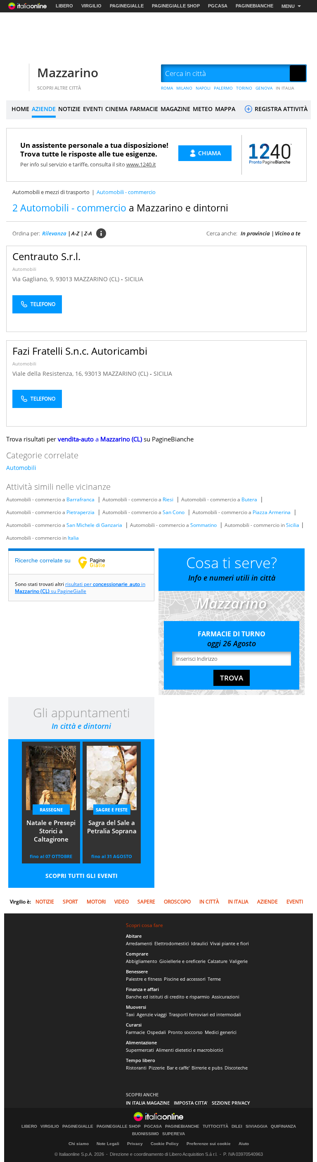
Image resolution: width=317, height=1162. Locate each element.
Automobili (24, 269)
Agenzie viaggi (152, 1014)
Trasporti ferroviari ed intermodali (205, 1014)
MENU (288, 6)
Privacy (135, 1143)
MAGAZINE (175, 109)
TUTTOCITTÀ (215, 1126)
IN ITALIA (285, 88)
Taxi (130, 1014)
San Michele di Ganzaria (94, 525)
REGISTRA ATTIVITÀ (280, 109)
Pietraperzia (80, 512)
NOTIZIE (69, 109)
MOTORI (96, 901)
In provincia (255, 233)
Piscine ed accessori (185, 979)
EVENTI (93, 109)
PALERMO (223, 88)
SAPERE (146, 901)
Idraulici (199, 943)
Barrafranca (80, 499)
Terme (214, 979)
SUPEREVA (173, 1134)
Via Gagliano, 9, (34, 279)
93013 (64, 279)
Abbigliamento (141, 961)
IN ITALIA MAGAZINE (148, 1103)
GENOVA (263, 88)
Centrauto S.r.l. (46, 256)
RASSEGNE (51, 809)
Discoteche (236, 1068)
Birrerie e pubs (207, 1068)
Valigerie (238, 961)
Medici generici (221, 1032)
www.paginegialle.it (97, 562)
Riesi (168, 499)
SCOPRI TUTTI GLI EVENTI (81, 876)
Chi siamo (79, 1143)
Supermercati (140, 1050)
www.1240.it (141, 164)
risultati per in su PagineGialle (80, 588)
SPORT (70, 901)
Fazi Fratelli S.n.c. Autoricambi (79, 351)
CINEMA (116, 109)
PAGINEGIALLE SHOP (176, 5)
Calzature (217, 961)
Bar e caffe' (178, 1068)
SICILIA (134, 279)
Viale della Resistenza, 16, (48, 373)
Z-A (88, 233)
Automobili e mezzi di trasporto (51, 192)
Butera (249, 499)
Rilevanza (54, 233)
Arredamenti (139, 943)
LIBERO (64, 5)
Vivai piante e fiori (229, 943)
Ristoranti (136, 1068)
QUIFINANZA (283, 1126)
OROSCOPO (177, 901)
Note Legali (108, 1143)
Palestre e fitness (144, 979)
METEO (203, 109)
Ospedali (156, 1032)
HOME (20, 109)
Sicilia (292, 525)
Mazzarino (67, 72)
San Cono (174, 512)
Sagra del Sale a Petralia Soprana (112, 826)
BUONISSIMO (145, 1134)
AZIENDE (44, 109)
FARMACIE (144, 109)
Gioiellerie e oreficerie (182, 961)
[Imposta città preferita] (16, 73)
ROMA (167, 88)
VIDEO (121, 901)
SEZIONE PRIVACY (231, 1103)
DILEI (237, 1126)
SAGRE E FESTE (112, 809)
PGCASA (217, 5)
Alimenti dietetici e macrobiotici (189, 1050)
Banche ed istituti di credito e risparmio (168, 997)
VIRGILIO (91, 5)
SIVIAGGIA (256, 1126)
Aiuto (244, 1143)
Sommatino (203, 525)
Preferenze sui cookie (209, 1143)
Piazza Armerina (272, 512)
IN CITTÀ (209, 901)
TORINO (244, 88)
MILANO (184, 88)
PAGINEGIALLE (127, 5)
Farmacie (135, 1032)
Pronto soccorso (185, 1032)
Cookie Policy (165, 1143)
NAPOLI (203, 88)
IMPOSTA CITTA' (191, 1103)
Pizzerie (157, 1068)
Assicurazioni (225, 997)
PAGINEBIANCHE (254, 5)
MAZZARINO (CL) (97, 279)
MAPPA (225, 109)
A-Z (75, 233)
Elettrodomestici (171, 943)
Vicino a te (287, 233)
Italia (73, 537)
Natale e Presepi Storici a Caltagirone (51, 830)
